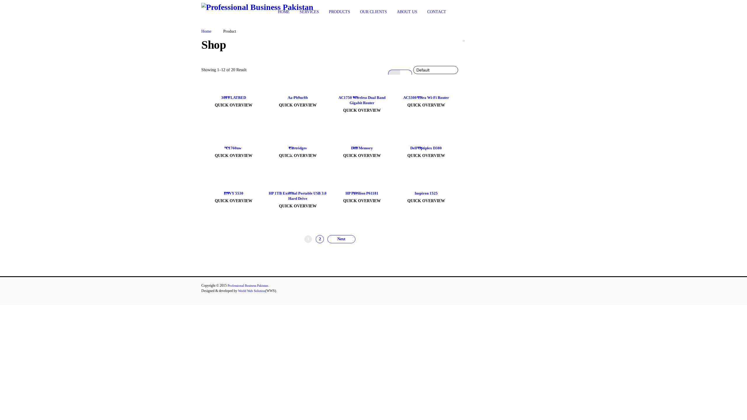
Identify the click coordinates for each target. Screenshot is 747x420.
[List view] (406, 74)
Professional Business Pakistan (248, 285)
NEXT (341, 239)
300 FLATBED (233, 97)
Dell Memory (362, 148)
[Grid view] (394, 74)
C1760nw (233, 148)
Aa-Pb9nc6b (298, 97)
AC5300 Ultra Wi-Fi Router (426, 97)
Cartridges (298, 148)
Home (206, 31)
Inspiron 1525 (426, 193)
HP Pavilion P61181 (361, 193)
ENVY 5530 (233, 193)
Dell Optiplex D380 (426, 148)
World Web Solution (251, 291)
